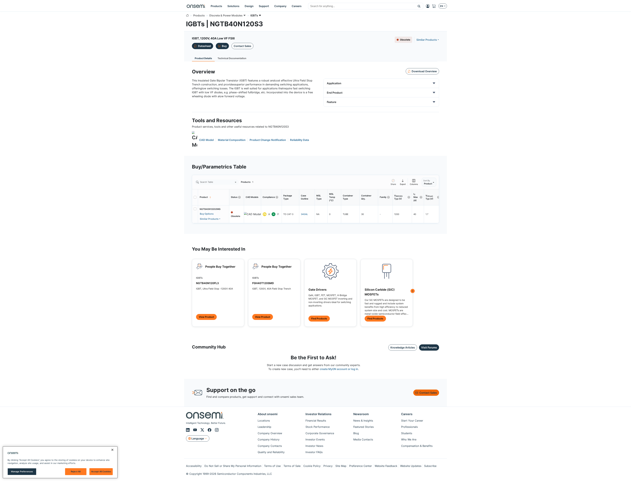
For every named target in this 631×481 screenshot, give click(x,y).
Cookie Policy (312, 466)
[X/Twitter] (202, 430)
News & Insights (363, 420)
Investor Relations (318, 414)
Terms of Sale (292, 466)
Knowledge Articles (402, 347)
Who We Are (408, 439)
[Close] (112, 449)
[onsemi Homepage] (196, 6)
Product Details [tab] (203, 58)
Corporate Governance (319, 433)
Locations (264, 420)
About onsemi (268, 414)
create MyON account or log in (339, 369)
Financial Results (315, 420)
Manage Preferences (22, 471)
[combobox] (361, 6)
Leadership (264, 426)
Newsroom (361, 414)
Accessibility (194, 466)
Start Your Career (412, 420)
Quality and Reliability (271, 452)
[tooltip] (403, 182)
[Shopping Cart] (435, 6)
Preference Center (360, 466)
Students (406, 433)
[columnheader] (213, 197)
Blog (356, 433)
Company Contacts (270, 445)
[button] (419, 6)
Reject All (76, 471)
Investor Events (315, 439)
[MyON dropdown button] (428, 6)
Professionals (409, 426)
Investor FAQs (314, 452)
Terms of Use (272, 466)
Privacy (328, 466)
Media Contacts (363, 439)
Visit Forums (429, 347)
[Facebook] (210, 430)
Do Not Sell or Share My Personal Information (232, 466)
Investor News (314, 445)
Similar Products (426, 39)
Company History (269, 439)
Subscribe (430, 466)
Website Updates (410, 466)
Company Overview (270, 433)
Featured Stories (363, 426)
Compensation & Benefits (416, 445)
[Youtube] (195, 430)
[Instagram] (217, 430)
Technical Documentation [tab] (232, 58)
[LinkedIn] (188, 430)
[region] (60, 462)
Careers (406, 414)
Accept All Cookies (101, 471)
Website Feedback (386, 466)
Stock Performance (317, 426)
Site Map (340, 466)
